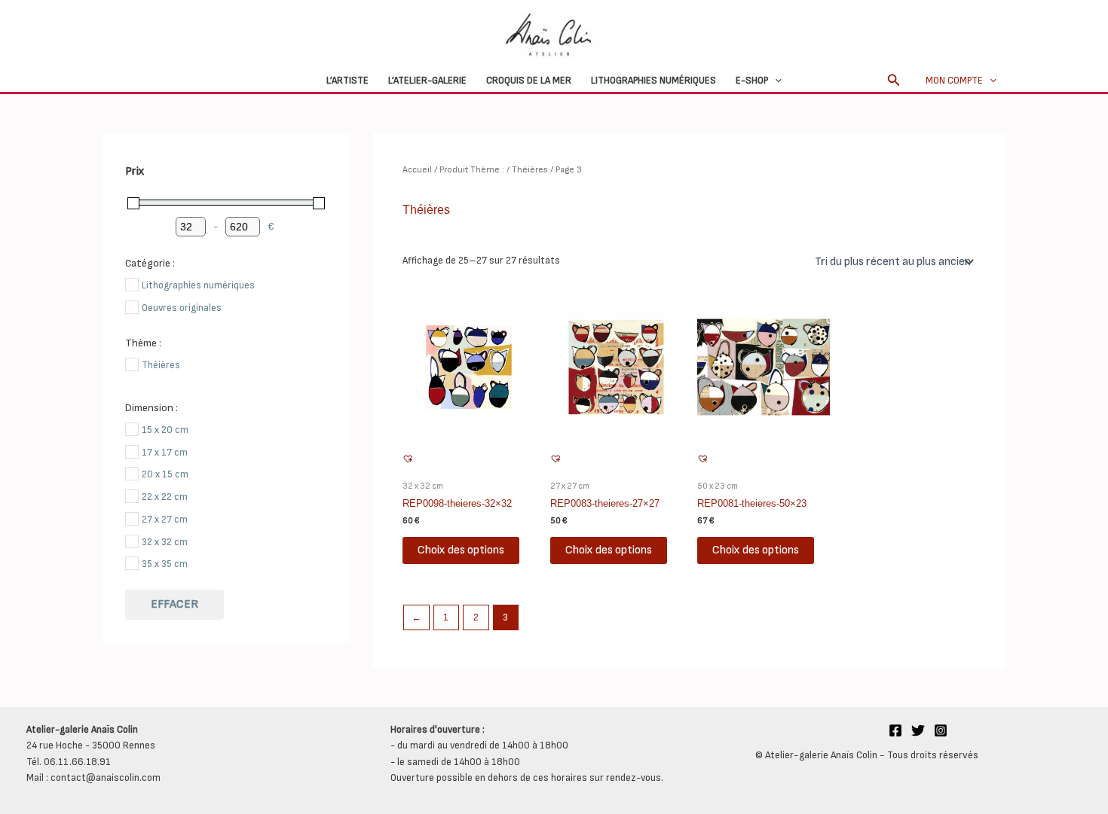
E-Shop (752, 81)
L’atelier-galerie (427, 81)
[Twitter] (918, 730)
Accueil (417, 169)
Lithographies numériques (653, 81)
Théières (530, 169)
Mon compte (954, 81)
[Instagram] (940, 730)
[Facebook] (895, 730)
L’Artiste (347, 81)
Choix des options (461, 550)
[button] (775, 80)
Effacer (174, 604)
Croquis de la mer (528, 81)
